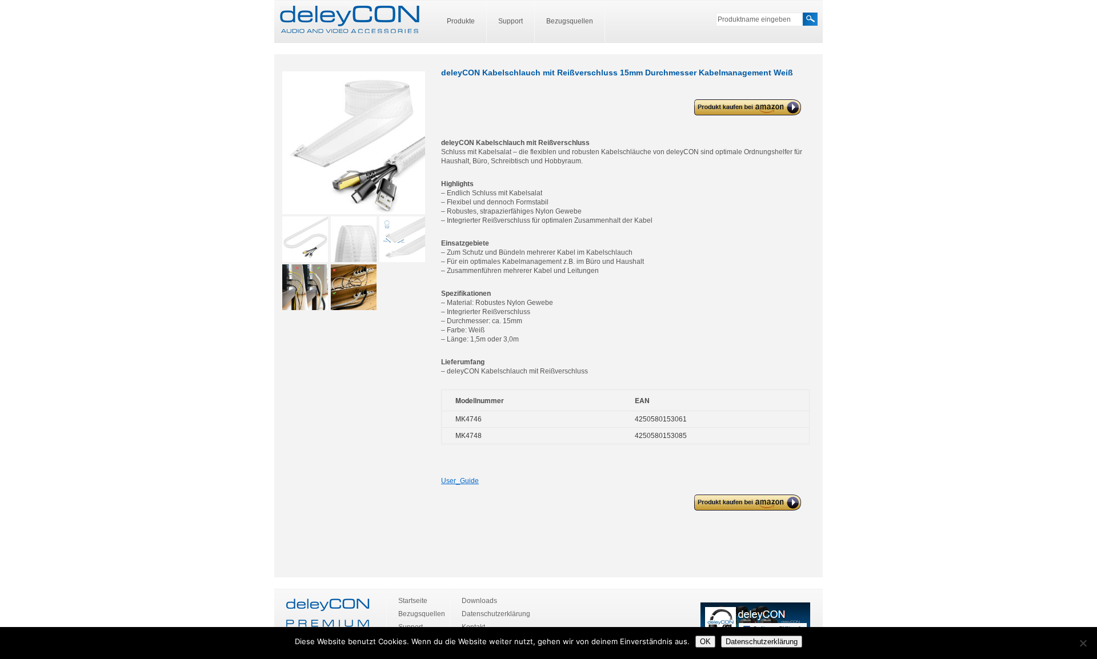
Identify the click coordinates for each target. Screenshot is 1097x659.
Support (510, 21)
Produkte (461, 21)
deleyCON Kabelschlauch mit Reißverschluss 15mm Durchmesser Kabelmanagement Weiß (745, 107)
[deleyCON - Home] (349, 20)
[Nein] (1082, 643)
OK (705, 641)
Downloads (479, 601)
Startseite (412, 601)
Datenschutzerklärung (496, 614)
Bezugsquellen (569, 21)
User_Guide (460, 481)
